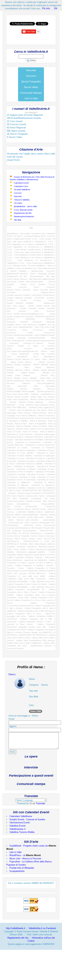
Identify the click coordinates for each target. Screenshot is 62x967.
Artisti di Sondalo (23, 426)
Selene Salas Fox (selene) (43, 397)
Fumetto (33, 536)
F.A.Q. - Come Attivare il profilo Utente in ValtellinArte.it (31, 250)
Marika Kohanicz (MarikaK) (19, 365)
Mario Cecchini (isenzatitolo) (31, 349)
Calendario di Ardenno (34, 437)
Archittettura (49, 533)
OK (55, 8)
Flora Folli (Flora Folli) (45, 327)
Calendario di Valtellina (16, 488)
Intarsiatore (32, 547)
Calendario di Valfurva (44, 482)
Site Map (17, 220)
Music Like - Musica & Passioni (25, 858)
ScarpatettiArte (16, 871)
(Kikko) (43, 351)
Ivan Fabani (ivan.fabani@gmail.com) (22, 351)
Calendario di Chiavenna (43, 448)
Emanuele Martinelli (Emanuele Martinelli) (31, 322)
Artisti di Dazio (13, 418)
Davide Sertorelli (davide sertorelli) (37, 308)
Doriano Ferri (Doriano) (24, 317)
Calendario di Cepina (17, 448)
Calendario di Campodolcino (28, 442)
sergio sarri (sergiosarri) (17, 399)
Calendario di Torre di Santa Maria (21, 480)
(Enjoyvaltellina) (45, 504)
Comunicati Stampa (31, 92)
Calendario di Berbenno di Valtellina (28, 440)
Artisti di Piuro (21, 424)
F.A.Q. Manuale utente (23, 210)
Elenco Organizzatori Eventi (19, 239)
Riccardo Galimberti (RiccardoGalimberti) (31, 383)
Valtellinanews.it (17, 829)
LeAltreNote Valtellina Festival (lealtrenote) (36, 512)
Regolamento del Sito (23, 213)
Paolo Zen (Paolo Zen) (34, 381)
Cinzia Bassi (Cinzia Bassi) (43, 295)
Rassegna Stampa (46, 274)
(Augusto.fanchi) (41, 292)
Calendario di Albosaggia (44, 434)
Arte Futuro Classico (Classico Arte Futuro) (25, 496)
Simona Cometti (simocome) (42, 399)
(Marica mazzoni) (45, 362)
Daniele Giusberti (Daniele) (20, 303)
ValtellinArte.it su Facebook (42, 928)
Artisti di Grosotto (27, 418)
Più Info (46, 8)
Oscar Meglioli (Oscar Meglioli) (22, 378)
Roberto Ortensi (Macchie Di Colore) (23, 359)
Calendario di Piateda (25, 469)
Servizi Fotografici (31, 81)
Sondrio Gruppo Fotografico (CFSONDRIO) (36, 493)
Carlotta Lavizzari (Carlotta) (18, 295)
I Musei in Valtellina (21, 200)
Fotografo (11, 547)
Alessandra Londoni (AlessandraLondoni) (25, 282)
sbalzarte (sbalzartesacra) (43, 394)
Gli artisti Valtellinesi (22, 190)
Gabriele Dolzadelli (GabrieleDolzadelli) (26, 338)
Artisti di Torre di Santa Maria (42, 429)
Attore (31, 544)
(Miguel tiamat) (26, 373)
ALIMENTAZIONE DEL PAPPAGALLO (38, 490)
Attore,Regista (40, 544)
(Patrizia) (50, 381)
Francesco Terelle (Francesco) (31, 333)
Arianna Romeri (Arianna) (18, 290)
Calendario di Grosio (15, 458)
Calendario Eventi (21, 183)
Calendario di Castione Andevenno (40, 445)
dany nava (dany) (15, 306)
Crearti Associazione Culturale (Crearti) (24, 501)
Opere (33, 274)
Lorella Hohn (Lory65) (44, 354)
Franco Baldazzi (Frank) (44, 335)
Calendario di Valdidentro (18, 482)
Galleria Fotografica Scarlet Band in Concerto (36, 555)
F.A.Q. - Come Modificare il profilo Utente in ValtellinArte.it (31, 255)
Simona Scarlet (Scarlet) (17, 397)
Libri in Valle (15, 852)
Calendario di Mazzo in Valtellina (29, 464)
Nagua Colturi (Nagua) (18, 375)
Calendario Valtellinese (20, 816)
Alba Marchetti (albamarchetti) (42, 279)
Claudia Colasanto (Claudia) (19, 298)
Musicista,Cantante (47, 547)
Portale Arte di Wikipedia (21, 868)
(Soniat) (11, 402)
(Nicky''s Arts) (45, 375)
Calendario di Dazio (46, 453)
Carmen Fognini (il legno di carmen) (31, 346)
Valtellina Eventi (17, 825)
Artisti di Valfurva (47, 432)
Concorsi (31, 75)
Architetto (24, 544)
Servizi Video (31, 87)
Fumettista (21, 547)
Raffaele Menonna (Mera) (18, 370)
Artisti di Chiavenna (46, 416)
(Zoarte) (11, 410)
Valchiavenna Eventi (19, 822)
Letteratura (50, 536)
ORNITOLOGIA (46, 531)
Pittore (9, 549)
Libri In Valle (31, 98)
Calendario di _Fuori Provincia (19, 434)
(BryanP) (11, 493)
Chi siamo (18, 203)
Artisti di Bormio (39, 413)
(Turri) (20, 405)
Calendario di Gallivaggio (44, 456)
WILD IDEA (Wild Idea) (16, 407)
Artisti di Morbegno (38, 421)
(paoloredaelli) (47, 520)
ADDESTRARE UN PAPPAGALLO (33, 635)
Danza (17, 536)
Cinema (10, 536)
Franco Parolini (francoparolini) (20, 335)
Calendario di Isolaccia (35, 458)
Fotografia (25, 536)
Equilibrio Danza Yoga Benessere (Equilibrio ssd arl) (31, 325)
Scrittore (23, 549)
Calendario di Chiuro (46, 450)
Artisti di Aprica (24, 413)
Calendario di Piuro (46, 469)
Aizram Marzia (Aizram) (17, 279)
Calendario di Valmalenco (43, 485)
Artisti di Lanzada (42, 418)
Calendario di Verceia (36, 488)
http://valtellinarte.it (15, 928)
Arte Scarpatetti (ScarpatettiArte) (21, 531)
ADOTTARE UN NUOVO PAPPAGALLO (24, 533)
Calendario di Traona (46, 480)
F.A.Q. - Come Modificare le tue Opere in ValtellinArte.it (31, 258)
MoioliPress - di (25, 855)
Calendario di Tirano (46, 477)
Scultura (31, 539)
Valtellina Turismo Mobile (21, 832)
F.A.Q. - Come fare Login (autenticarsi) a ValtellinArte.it (31, 252)
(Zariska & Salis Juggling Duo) (41, 407)
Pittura (17, 539)
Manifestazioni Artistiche (24, 216)
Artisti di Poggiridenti (37, 424)
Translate (40, 803)
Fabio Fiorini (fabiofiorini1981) (20, 327)
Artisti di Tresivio (30, 432)
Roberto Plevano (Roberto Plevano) (31, 389)
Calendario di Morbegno (24, 466)
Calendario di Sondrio (36, 474)
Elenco (12, 674)
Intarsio (41, 536)
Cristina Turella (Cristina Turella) (31, 300)
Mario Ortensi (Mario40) (40, 367)
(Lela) (51, 351)
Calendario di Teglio (27, 477)
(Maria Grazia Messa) (19, 362)
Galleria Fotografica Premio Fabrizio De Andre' (27, 584)
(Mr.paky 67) (47, 373)
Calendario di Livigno (26, 461)
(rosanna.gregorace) (45, 391)
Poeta (16, 549)
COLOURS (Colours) (44, 298)
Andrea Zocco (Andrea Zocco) (37, 284)
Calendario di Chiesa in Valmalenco (21, 450)
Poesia (24, 539)
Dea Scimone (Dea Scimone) (31, 311)
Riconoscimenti (36, 276)
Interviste (31, 70)
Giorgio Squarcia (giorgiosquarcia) (40, 341)
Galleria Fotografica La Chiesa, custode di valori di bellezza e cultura (31, 562)
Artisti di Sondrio (40, 426)
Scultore (31, 549)
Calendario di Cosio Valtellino (20, 453)
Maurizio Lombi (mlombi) (27, 520)
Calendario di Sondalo (16, 474)
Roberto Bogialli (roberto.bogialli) (20, 391)
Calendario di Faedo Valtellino (19, 456)
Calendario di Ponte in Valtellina (20, 472)
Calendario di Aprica (15, 437)
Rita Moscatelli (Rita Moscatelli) (31, 386)
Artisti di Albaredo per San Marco (31, 410)
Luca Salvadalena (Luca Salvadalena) (31, 357)
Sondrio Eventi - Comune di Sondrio (27, 819)
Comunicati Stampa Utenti (35, 236)
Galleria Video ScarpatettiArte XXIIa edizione (35, 640)
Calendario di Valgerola (17, 485)
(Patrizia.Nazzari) (15, 523)
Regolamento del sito (17, 937)
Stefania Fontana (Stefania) (31, 402)
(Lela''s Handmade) (18, 354)
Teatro (39, 539)
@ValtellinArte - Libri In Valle (25, 206)
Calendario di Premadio (45, 472)
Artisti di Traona (14, 432)
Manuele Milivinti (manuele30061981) (23, 515)
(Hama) (50, 343)
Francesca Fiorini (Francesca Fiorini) (31, 330)
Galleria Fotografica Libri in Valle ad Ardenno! (36, 611)
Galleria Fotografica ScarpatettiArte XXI (25, 589)
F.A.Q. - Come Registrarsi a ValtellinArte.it (37, 263)
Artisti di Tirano (22, 429)
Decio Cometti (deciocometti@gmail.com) (25, 314)
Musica (10, 539)
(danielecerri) (46, 303)
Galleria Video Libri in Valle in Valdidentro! (24, 643)
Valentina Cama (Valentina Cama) (40, 405)
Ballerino (51, 544)
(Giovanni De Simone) (32, 343)
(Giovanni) (12, 343)
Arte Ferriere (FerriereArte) (22, 506)
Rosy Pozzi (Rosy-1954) (18, 394)
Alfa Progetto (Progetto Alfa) (43, 528)
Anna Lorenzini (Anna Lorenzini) (31, 287)
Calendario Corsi (21, 186)
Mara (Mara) (48, 359)
